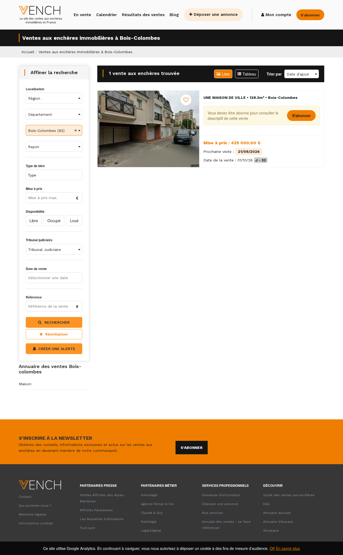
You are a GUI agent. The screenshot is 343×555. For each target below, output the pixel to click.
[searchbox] (50, 174)
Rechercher (56, 322)
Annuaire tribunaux (278, 522)
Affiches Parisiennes (96, 510)
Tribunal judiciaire (39, 240)
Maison (25, 384)
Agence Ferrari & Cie (157, 504)
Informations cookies (36, 523)
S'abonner (301, 115)
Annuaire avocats (277, 513)
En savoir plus (288, 548)
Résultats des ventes (143, 14)
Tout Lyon (87, 528)
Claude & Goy (152, 513)
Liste (226, 74)
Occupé (54, 220)
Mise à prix (34, 188)
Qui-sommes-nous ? (35, 505)
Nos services (212, 513)
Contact (25, 497)
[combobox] (54, 98)
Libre (33, 220)
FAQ (266, 504)
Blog (174, 14)
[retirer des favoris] (186, 100)
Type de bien (35, 166)
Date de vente (36, 268)
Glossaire (271, 530)
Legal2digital (151, 530)
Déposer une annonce (215, 14)
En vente (82, 14)
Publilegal (148, 522)
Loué (74, 220)
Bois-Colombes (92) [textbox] (46, 130)
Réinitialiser (56, 334)
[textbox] (54, 98)
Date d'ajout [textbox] (298, 74)
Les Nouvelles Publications (102, 519)
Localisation (35, 89)
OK (272, 548)
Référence (34, 297)
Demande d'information (221, 495)
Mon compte (277, 14)
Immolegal (149, 495)
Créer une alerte (56, 349)
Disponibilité (35, 211)
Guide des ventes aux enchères (289, 495)
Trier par (274, 74)
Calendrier (106, 14)
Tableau (249, 74)
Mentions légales (32, 514)
